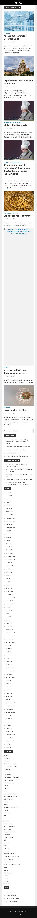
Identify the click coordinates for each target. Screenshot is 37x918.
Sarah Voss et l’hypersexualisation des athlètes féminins (17, 483)
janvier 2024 (9, 591)
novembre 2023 (10, 598)
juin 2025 (8, 537)
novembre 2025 (10, 521)
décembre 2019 (10, 734)
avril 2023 (8, 620)
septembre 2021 (10, 677)
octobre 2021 (9, 674)
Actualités (7, 367)
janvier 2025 (9, 553)
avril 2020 (8, 725)
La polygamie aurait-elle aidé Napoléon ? (18, 82)
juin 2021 (8, 683)
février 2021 (9, 696)
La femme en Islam (9, 78)
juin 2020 (8, 722)
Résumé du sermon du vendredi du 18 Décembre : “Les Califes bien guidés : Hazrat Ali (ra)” (17, 169)
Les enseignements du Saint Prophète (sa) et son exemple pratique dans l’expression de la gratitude (19, 441)
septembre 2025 (10, 527)
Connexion (9, 892)
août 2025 (8, 531)
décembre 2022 (10, 633)
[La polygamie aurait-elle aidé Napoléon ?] (19, 66)
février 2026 (9, 511)
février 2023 (9, 626)
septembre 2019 (10, 741)
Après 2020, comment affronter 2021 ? (15, 37)
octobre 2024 (9, 562)
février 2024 (9, 588)
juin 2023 (8, 613)
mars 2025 (9, 547)
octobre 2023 (9, 601)
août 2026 (8, 492)
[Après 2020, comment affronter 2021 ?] (19, 21)
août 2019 (8, 744)
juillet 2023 (9, 610)
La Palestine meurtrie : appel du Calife (21, 479)
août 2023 (8, 607)
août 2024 (8, 569)
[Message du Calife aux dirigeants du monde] (19, 297)
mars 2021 (9, 693)
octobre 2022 (9, 639)
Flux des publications (11, 895)
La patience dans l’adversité (18, 215)
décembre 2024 (10, 556)
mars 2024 (9, 585)
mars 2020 (9, 728)
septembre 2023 (10, 604)
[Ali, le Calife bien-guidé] (19, 111)
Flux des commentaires (12, 898)
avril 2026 (8, 505)
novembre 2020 (10, 706)
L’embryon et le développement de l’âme (16, 465)
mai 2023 (8, 617)
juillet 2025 (9, 534)
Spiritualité (7, 33)
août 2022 (8, 645)
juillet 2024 (9, 572)
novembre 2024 (10, 559)
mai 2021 (8, 687)
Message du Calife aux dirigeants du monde (15, 371)
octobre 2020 (9, 709)
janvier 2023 (9, 629)
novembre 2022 (10, 636)
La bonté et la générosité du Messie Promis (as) (19, 456)
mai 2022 (8, 655)
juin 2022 (8, 652)
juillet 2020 (9, 718)
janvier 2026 (9, 515)
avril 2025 (8, 543)
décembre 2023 (10, 594)
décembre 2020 (10, 703)
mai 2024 (8, 578)
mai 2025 (8, 540)
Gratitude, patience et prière (13, 453)
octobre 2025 (9, 524)
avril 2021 (8, 690)
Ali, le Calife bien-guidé (15, 125)
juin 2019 (8, 747)
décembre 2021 (10, 668)
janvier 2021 (9, 699)
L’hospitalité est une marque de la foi (16, 450)
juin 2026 (8, 499)
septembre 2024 (10, 566)
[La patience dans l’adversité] (19, 201)
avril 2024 (8, 582)
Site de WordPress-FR (12, 901)
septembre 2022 (10, 642)
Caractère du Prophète (11, 213)
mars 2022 (9, 661)
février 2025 (9, 550)
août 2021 (8, 680)
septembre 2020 (10, 712)
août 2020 (8, 715)
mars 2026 (9, 508)
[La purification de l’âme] (19, 395)
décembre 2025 (10, 518)
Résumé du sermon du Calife (12, 123)
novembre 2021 (10, 671)
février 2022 (9, 664)
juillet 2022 (9, 648)
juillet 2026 (9, 496)
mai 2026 (8, 502)
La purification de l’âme (15, 410)
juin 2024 (8, 575)
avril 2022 (8, 658)
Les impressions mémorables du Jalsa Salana (18, 446)
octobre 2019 (9, 738)
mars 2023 (9, 623)
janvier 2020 (9, 731)
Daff (7, 479)
